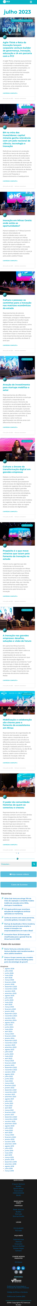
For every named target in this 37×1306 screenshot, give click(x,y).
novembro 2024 (11, 1016)
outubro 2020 (10, 1121)
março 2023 (9, 1061)
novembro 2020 (11, 1119)
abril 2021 (8, 1108)
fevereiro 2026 (10, 982)
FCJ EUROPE (19, 1228)
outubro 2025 (10, 991)
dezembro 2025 (11, 987)
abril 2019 (8, 1155)
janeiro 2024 (9, 1038)
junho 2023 (9, 1054)
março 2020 (9, 1135)
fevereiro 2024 (10, 1036)
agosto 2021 (9, 1099)
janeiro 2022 (9, 1088)
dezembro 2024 (11, 1014)
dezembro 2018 (11, 1162)
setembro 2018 (10, 1164)
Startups (18, 1214)
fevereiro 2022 (10, 1085)
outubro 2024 (10, 1018)
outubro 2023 (10, 1045)
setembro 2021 (10, 1097)
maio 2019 (9, 1153)
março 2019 (9, 1157)
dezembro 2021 (11, 1090)
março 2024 (9, 1034)
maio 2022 (9, 1081)
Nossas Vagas (18, 1248)
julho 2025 (9, 998)
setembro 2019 (10, 1144)
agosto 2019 (9, 1146)
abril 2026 (8, 978)
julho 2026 (9, 971)
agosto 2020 (9, 1126)
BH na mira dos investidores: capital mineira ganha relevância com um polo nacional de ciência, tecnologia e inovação (17, 139)
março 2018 (9, 1171)
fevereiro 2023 (10, 1063)
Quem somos (18, 1188)
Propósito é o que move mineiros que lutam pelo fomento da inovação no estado (16, 555)
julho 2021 (8, 1101)
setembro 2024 (11, 1020)
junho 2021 (9, 1103)
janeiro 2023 (9, 1065)
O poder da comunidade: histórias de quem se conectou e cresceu (16, 805)
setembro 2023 (10, 1047)
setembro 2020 (11, 1124)
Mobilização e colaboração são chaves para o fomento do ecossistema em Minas (17, 723)
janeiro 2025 (9, 1011)
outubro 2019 (10, 1142)
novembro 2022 (11, 1070)
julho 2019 (9, 1148)
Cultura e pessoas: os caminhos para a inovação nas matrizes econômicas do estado (17, 304)
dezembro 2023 (11, 1040)
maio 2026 (9, 975)
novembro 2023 (11, 1043)
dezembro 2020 (11, 1117)
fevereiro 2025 (10, 1009)
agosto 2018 (9, 1166)
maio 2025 (9, 1002)
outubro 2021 (10, 1094)
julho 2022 (9, 1076)
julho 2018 (9, 1168)
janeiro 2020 (9, 1139)
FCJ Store (18, 1262)
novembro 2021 (11, 1092)
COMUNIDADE (18, 1193)
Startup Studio (18, 1216)
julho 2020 (9, 1128)
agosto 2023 (9, 1049)
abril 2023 (8, 1058)
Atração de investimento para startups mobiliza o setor (16, 387)
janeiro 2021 (9, 1115)
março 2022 (9, 1083)
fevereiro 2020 (10, 1137)
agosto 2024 (9, 1022)
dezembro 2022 (11, 1067)
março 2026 (9, 980)
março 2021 (9, 1110)
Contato (18, 1251)
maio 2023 (9, 1056)
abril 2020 (8, 1132)
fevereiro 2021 (10, 1112)
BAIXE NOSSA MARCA (18, 1202)
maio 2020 (9, 1130)
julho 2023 (9, 1052)
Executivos (18, 1191)
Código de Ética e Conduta (17, 1292)
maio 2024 (9, 1029)
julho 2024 (9, 1025)
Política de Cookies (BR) (16, 1296)
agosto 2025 (9, 995)
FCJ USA (18, 1230)
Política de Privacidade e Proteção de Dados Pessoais (18, 1287)
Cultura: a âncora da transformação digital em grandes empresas (17, 469)
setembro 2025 (10, 993)
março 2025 (9, 1007)
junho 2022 (9, 1079)
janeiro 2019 (9, 1159)
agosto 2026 (9, 969)
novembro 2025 (11, 989)
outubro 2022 (10, 1072)
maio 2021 (8, 1106)
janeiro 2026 (9, 984)
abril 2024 (8, 1031)
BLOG (18, 1195)
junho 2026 (9, 973)
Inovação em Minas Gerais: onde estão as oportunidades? (17, 223)
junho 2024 (9, 1027)
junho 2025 (9, 1000)
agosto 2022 (9, 1074)
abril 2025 (8, 1004)
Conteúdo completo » (10, 93)
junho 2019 (9, 1150)
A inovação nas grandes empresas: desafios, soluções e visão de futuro (17, 638)
